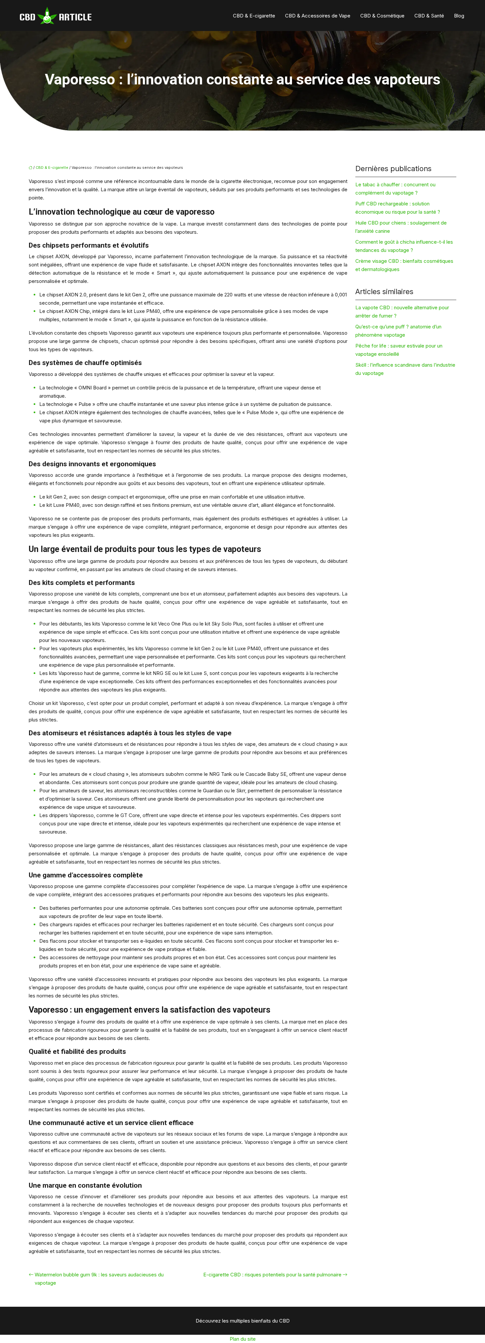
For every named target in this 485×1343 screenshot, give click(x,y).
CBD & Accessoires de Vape (317, 16)
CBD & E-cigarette (254, 16)
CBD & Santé (429, 16)
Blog (459, 16)
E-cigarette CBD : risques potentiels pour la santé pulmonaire (272, 1274)
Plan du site (243, 1339)
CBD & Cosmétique (382, 16)
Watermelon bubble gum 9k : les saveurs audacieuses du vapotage (99, 1278)
